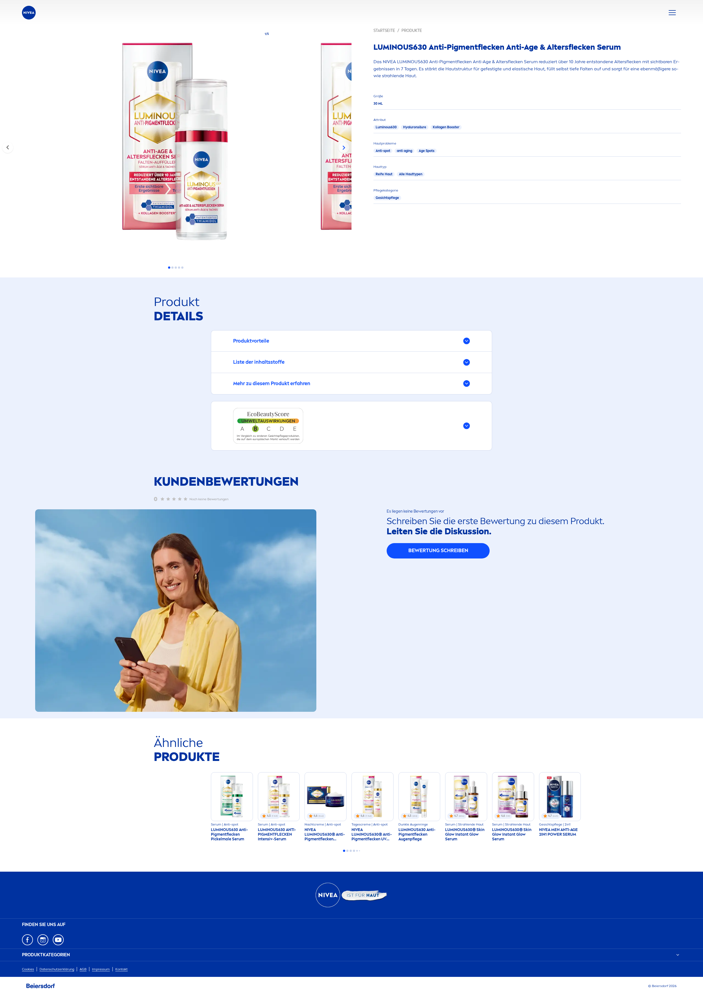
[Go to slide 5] (182, 267)
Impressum (101, 969)
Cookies (28, 969)
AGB (83, 969)
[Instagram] (42, 939)
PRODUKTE (411, 30)
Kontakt (121, 969)
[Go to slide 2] (172, 267)
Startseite (384, 30)
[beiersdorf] (40, 985)
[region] (176, 143)
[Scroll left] (7, 147)
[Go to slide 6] (359, 850)
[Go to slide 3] (176, 267)
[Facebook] (27, 939)
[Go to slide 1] (169, 267)
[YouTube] (58, 939)
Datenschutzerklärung (57, 969)
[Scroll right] (343, 147)
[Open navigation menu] (672, 12)
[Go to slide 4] (179, 267)
